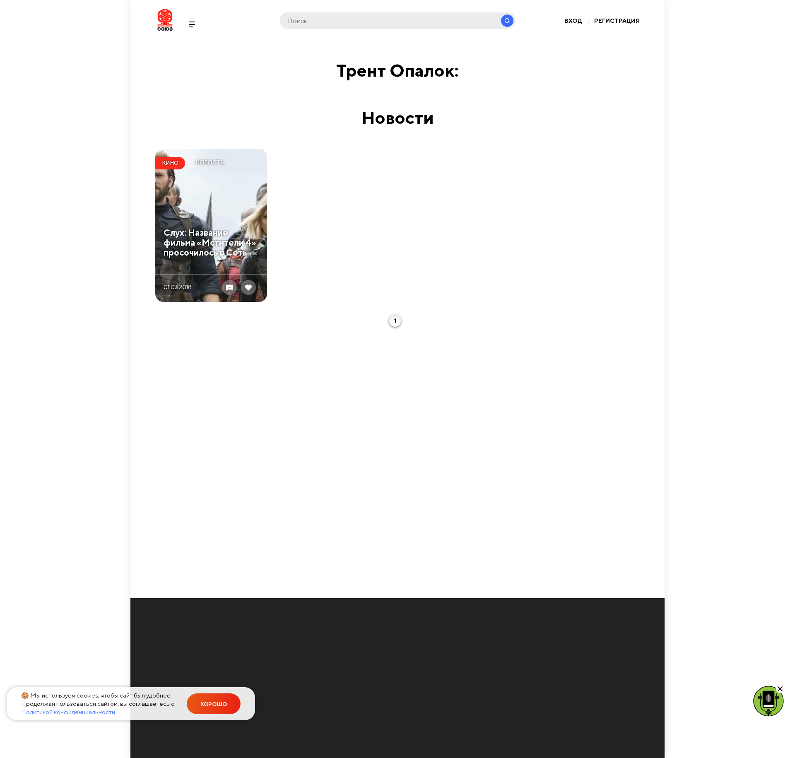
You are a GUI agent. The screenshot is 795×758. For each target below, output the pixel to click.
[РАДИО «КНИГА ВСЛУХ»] (768, 700)
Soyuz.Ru (165, 20)
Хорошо (213, 704)
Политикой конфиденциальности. (68, 711)
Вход (573, 20)
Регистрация (617, 20)
